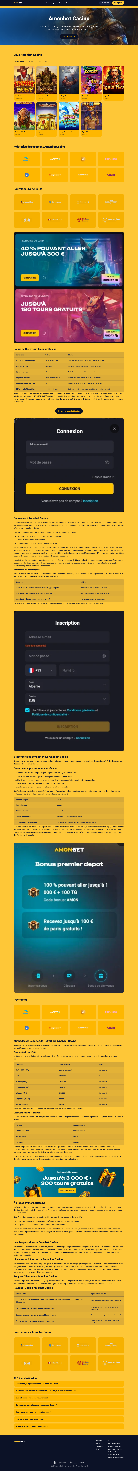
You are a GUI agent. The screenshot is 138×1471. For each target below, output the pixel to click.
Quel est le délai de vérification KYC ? (30, 1419)
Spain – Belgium (113, 1455)
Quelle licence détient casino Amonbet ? (32, 1398)
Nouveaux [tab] (31, 62)
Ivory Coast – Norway (115, 1449)
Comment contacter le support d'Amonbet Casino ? (36, 1405)
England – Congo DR (114, 1452)
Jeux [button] (78, 3)
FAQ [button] (109, 1440)
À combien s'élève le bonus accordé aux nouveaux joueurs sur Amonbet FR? (46, 1391)
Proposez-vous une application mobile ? (32, 1426)
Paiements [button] (70, 3)
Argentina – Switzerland (116, 1457)
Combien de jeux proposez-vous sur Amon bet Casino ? (38, 1384)
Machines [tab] (43, 62)
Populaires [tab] (19, 62)
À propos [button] (53, 3)
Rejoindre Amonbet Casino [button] (69, 411)
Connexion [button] (105, 3)
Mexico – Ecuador (114, 1443)
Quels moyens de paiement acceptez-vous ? (33, 1412)
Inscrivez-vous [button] (69, 36)
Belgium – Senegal (114, 1446)
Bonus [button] (61, 3)
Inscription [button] (118, 3)
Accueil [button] (44, 3)
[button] (24, 83)
